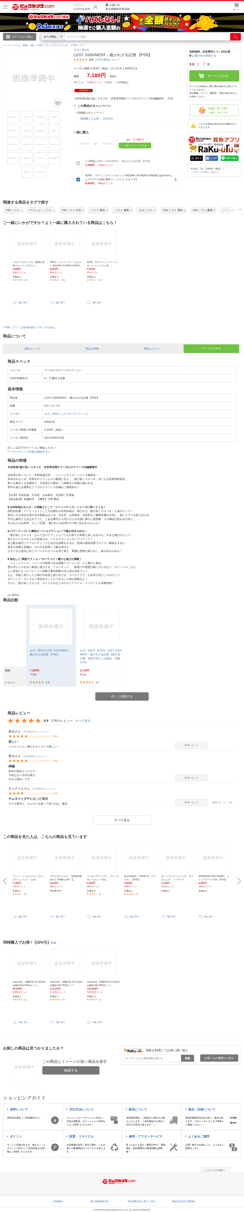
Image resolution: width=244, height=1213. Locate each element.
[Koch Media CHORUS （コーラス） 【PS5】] (140, 858)
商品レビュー (152, 348)
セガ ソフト (146, 210)
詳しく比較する (122, 696)
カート (236, 9)
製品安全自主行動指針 (183, 1201)
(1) (100, 894)
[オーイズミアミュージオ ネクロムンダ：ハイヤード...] (177, 858)
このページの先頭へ (215, 1170)
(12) (26, 280)
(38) (63, 280)
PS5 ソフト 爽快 (173, 210)
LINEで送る (232, 158)
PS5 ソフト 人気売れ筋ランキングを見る (30, 327)
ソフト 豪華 (122, 210)
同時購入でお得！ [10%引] (96, 118)
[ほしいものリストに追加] (58, 103)
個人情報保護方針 (99, 1201)
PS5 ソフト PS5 (71, 210)
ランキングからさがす (106, 42)
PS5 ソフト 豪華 (203, 210)
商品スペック (33, 348)
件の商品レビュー (107, 59)
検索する (71, 1070)
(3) (25, 894)
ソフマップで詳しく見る (203, 172)
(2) (100, 1000)
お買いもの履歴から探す (219, 1058)
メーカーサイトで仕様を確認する (28, 451)
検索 (187, 1058)
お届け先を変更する (204, 55)
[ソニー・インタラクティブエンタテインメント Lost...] (29, 858)
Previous (5, 881)
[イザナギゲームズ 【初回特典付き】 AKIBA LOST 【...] (66, 858)
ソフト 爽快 (98, 210)
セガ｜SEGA (81, 49)
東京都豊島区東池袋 (118, 6)
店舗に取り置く (218, 110)
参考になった (191, 745)
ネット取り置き (171, 42)
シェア (213, 158)
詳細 (170, 98)
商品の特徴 (92, 348)
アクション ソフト (41, 210)
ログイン (40, 43)
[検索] (235, 36)
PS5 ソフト (13, 210)
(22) (100, 280)
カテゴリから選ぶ (22, 36)
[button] (229, 209)
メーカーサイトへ (73, 413)
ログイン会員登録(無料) (82, 6)
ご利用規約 (57, 1201)
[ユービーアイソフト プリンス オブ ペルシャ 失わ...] (103, 858)
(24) (63, 1000)
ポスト (198, 158)
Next (239, 881)
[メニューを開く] (5, 7)
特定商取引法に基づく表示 (141, 1201)
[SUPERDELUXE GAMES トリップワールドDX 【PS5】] (214, 858)
